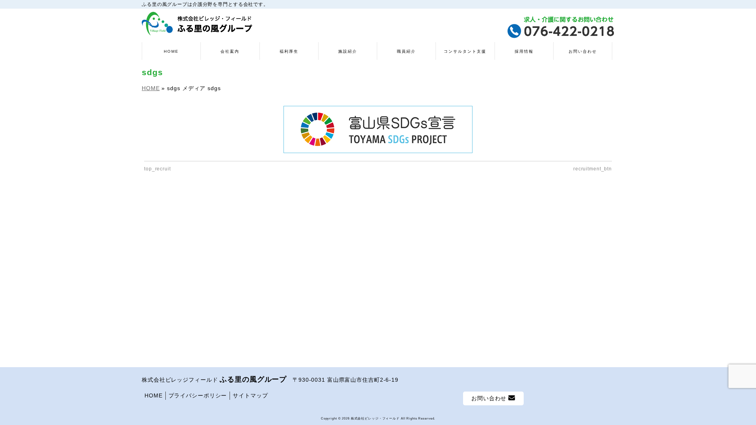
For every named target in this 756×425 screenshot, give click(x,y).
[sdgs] (378, 129)
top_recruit (157, 169)
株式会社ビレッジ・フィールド (375, 418)
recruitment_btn (592, 169)
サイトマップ (250, 395)
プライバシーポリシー (198, 395)
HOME (154, 395)
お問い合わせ (489, 398)
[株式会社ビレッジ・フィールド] (197, 26)
